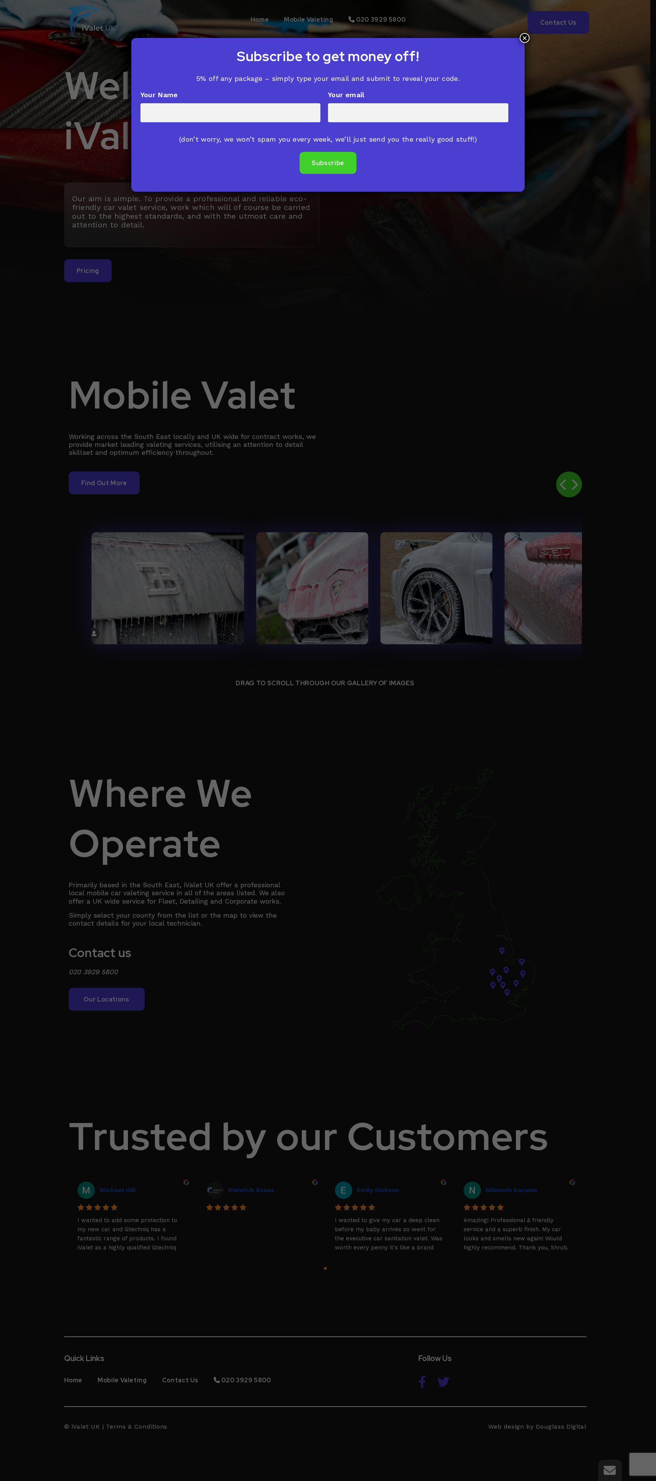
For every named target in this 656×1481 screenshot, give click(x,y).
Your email (346, 95)
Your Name (159, 95)
